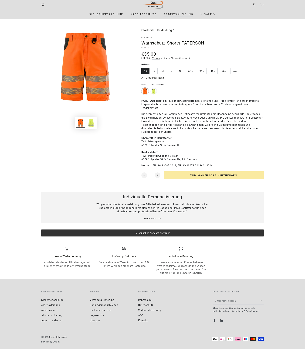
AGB (140, 315)
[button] (43, 4)
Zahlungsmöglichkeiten (104, 305)
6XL (236, 72)
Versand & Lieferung (102, 299)
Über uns (95, 320)
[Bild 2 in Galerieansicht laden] (91, 123)
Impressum (145, 299)
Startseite (148, 30)
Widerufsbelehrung (149, 310)
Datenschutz (145, 305)
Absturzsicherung (51, 315)
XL (181, 72)
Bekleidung (164, 30)
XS (146, 72)
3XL (203, 72)
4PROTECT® (146, 37)
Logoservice (97, 315)
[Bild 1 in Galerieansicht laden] (80, 123)
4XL (214, 72)
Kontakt (143, 320)
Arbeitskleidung (50, 305)
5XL (225, 72)
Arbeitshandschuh (52, 320)
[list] (152, 261)
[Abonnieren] (262, 300)
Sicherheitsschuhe (52, 299)
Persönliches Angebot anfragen (152, 233)
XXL (191, 72)
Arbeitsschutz (49, 310)
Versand (156, 58)
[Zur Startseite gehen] (152, 5)
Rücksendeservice (100, 310)
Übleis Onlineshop (57, 337)
